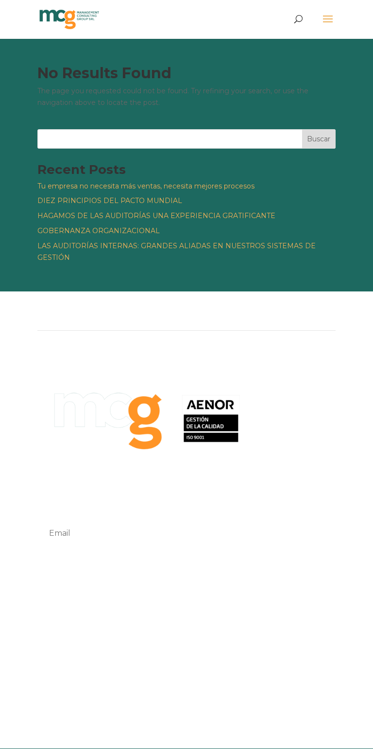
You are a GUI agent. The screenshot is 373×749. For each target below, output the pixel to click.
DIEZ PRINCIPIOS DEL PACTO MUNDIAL (109, 200)
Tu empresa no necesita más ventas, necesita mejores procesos (145, 186)
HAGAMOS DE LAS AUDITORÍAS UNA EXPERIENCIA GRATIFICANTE (156, 215)
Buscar (318, 139)
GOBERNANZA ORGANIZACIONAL (98, 230)
